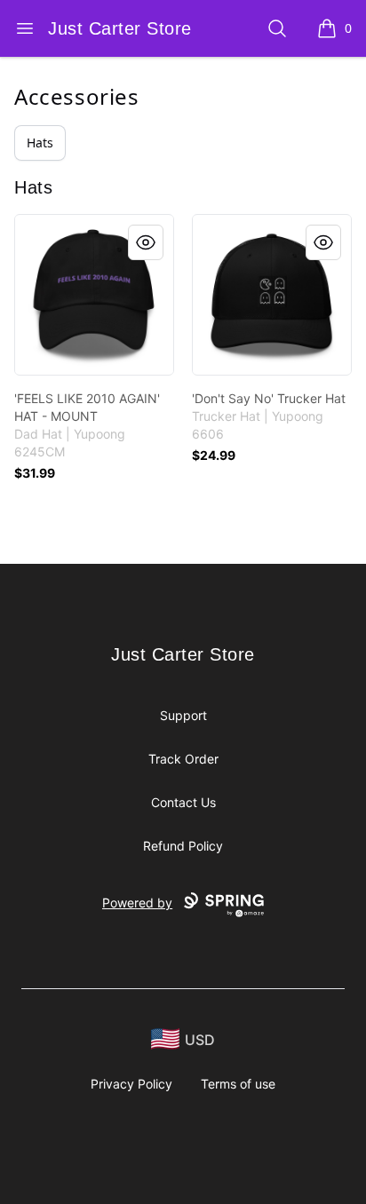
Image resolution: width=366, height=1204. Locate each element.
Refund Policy (183, 845)
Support (183, 715)
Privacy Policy (131, 1083)
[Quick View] (145, 242)
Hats (40, 142)
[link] (94, 295)
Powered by (137, 902)
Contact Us (183, 802)
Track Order (183, 758)
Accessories (76, 96)
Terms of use (238, 1083)
